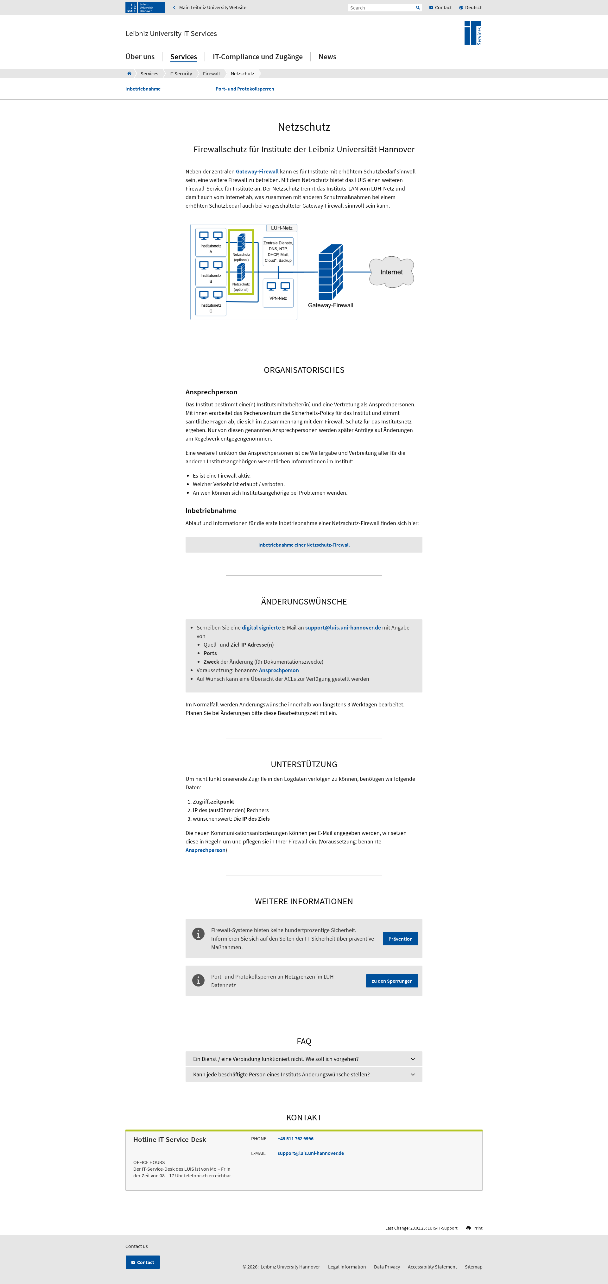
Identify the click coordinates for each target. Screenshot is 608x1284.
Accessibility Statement (432, 1266)
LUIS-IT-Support (443, 1228)
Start (418, 7)
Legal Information (347, 1266)
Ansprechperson (279, 670)
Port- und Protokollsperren (245, 89)
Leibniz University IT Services (171, 33)
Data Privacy (387, 1266)
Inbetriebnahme (143, 89)
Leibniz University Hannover (290, 1266)
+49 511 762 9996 (296, 1138)
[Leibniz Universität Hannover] (145, 7)
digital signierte (261, 627)
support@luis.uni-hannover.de (343, 627)
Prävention (401, 939)
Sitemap (474, 1266)
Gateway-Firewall (257, 171)
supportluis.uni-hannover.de (311, 1153)
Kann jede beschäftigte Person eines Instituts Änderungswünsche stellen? (281, 1074)
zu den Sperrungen (392, 981)
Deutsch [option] (474, 7)
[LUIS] (127, 73)
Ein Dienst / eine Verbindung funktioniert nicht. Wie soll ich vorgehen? (276, 1058)
